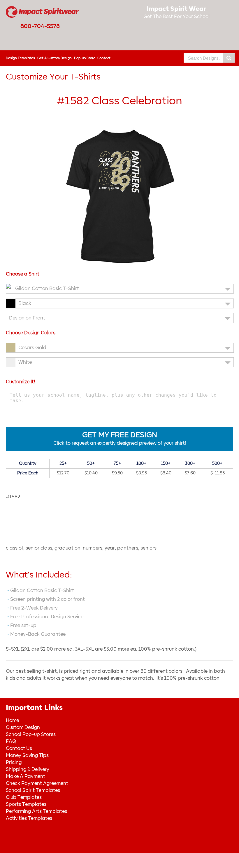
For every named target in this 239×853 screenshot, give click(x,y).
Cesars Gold (32, 347)
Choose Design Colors (30, 333)
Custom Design (23, 727)
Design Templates (20, 58)
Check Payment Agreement (37, 783)
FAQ (11, 741)
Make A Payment (25, 776)
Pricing (14, 762)
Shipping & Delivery (27, 769)
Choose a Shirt (22, 274)
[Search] (229, 58)
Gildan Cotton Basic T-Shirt (47, 288)
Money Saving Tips (27, 755)
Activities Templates (29, 818)
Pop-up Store (84, 58)
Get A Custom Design (54, 58)
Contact (103, 58)
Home (12, 720)
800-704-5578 (40, 26)
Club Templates (24, 797)
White (25, 362)
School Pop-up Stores (31, 734)
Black (24, 303)
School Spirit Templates (33, 790)
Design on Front (27, 318)
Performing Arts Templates (36, 811)
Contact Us (19, 748)
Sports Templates (26, 804)
